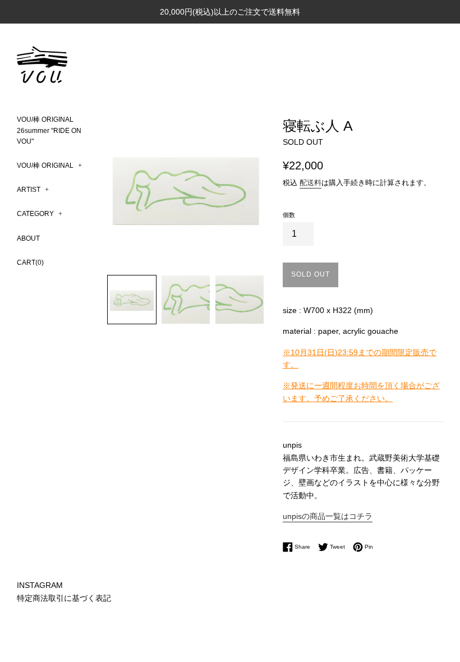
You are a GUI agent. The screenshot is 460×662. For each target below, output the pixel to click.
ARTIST (33, 190)
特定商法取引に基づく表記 (64, 598)
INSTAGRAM (40, 585)
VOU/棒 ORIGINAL (49, 165)
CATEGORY (39, 214)
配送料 (310, 182)
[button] (132, 299)
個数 (289, 215)
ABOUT (28, 238)
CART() (30, 262)
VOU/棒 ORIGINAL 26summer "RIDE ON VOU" (49, 130)
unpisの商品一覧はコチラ (327, 516)
